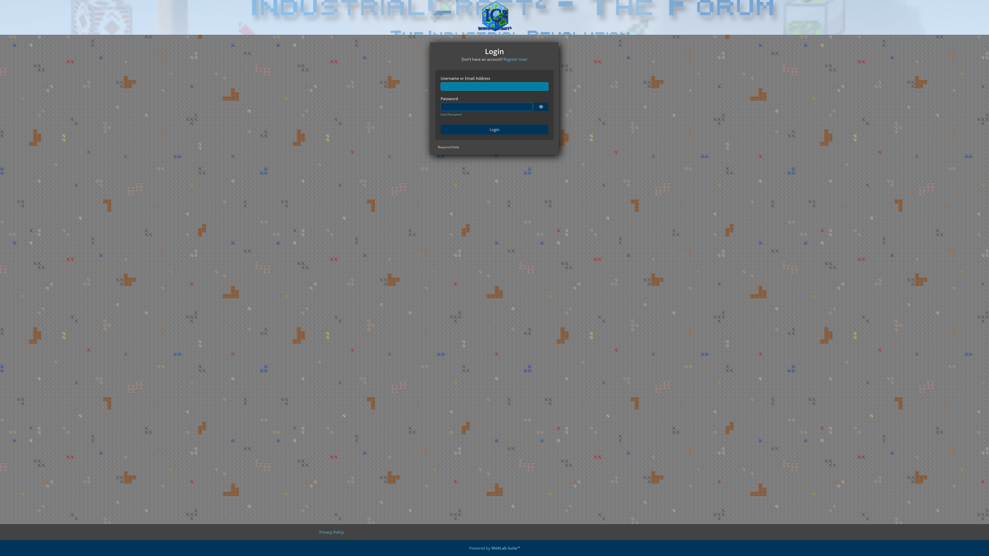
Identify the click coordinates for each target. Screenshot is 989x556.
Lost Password (451, 114)
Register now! (515, 59)
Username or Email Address (465, 78)
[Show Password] (541, 107)
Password (449, 98)
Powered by (494, 548)
